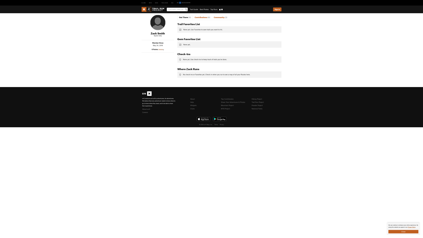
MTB (150, 2)
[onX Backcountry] (183, 2)
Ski (172, 2)
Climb (144, 2)
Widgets (193, 105)
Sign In (277, 9)
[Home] (154, 9)
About (192, 99)
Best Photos (204, 9)
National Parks (257, 109)
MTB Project (225, 109)
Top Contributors (227, 99)
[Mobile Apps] (221, 9)
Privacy (222, 124)
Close (403, 232)
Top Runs (213, 9)
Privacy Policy (412, 227)
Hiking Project (257, 99)
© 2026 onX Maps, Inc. (205, 124)
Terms (216, 124)
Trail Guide (194, 9)
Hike (156, 2)
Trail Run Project (258, 102)
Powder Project (257, 105)
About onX (146, 109)
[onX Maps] (147, 95)
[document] (403, 228)
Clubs (192, 109)
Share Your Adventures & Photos (233, 102)
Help (192, 102)
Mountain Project (227, 105)
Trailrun (164, 2)
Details (161, 49)
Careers (145, 112)
